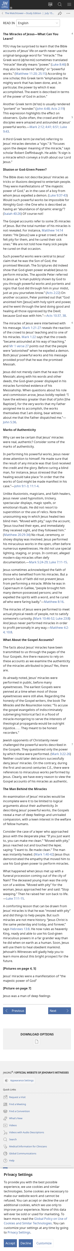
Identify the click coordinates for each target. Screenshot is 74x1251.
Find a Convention (16, 1111)
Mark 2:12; (37, 127)
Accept (10, 1243)
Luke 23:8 (62, 618)
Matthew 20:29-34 (17, 535)
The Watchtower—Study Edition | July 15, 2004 (29, 13)
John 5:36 (9, 422)
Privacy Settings (19, 1232)
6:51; (55, 127)
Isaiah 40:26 (12, 214)
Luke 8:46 (58, 64)
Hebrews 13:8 (20, 929)
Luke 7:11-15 (57, 562)
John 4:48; (43, 109)
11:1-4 (34, 486)
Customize (44, 1243)
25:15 (42, 74)
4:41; (48, 127)
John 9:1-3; (21, 486)
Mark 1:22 (29, 337)
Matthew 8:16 (54, 602)
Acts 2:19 (57, 109)
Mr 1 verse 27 (19, 346)
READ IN (9, 23)
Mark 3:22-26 (60, 754)
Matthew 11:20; (27, 74)
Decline (25, 1243)
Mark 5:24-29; (38, 562)
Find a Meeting (14, 1104)
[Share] (60, 13)
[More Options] (68, 13)
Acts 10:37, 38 (56, 316)
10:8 (9, 632)
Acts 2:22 (53, 293)
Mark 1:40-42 (44, 854)
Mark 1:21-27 (31, 328)
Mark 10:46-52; (44, 618)
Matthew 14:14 (52, 230)
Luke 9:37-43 (58, 195)
